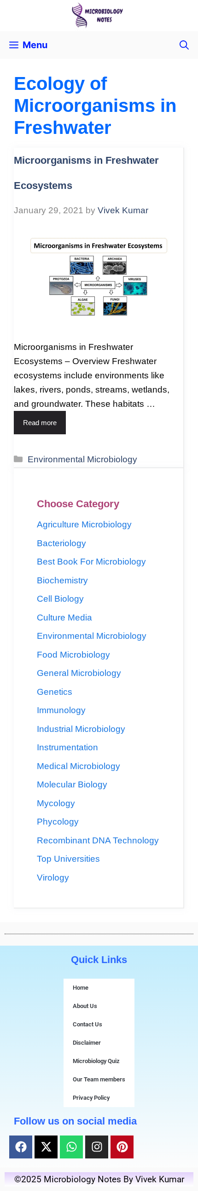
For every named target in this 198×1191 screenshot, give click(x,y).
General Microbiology (79, 673)
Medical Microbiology (78, 766)
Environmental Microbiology (82, 459)
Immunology (61, 710)
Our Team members (99, 1079)
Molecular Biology (72, 784)
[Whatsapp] (71, 1147)
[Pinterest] (122, 1147)
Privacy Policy (91, 1097)
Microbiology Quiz (96, 1061)
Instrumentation (67, 747)
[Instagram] (96, 1147)
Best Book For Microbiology (91, 561)
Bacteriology (61, 543)
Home (80, 987)
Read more (40, 423)
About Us (85, 1006)
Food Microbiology (73, 654)
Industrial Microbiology (81, 729)
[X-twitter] (46, 1147)
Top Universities (68, 859)
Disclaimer (87, 1042)
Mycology (56, 803)
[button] (184, 45)
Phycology (58, 821)
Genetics (54, 692)
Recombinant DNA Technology (98, 840)
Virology (53, 877)
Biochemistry (62, 580)
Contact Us (87, 1024)
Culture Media (64, 617)
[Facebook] (20, 1147)
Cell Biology (60, 599)
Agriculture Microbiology (84, 524)
